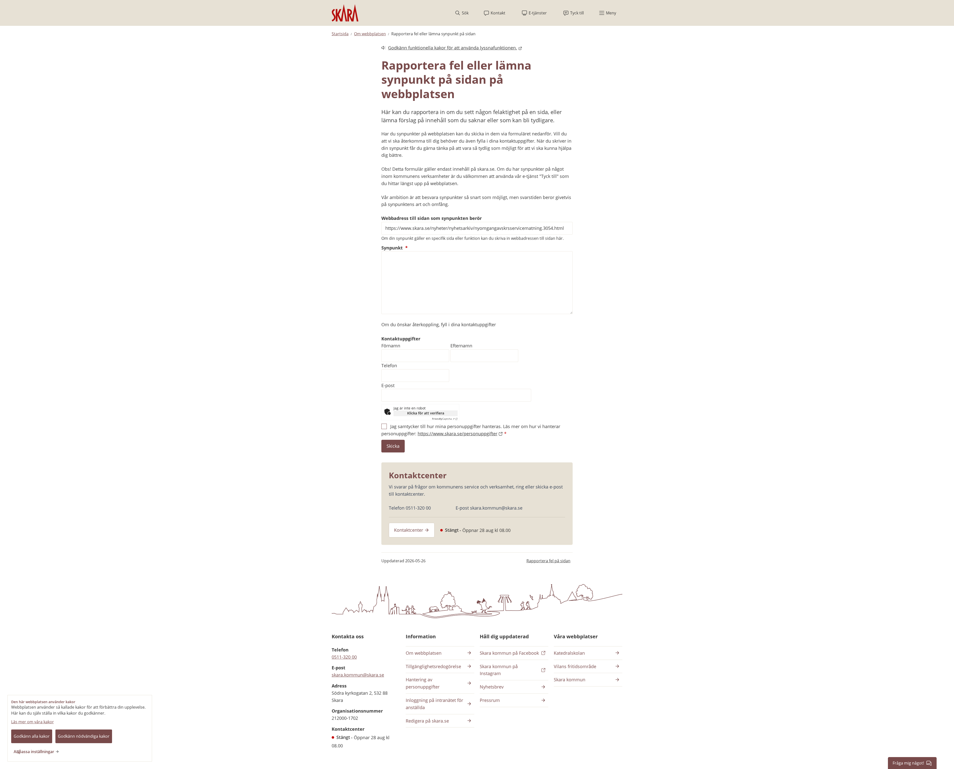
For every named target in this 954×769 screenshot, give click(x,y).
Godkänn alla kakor (32, 736)
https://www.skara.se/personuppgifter (457, 434)
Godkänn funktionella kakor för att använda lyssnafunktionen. (449, 48)
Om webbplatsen (370, 34)
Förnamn (390, 346)
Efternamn (461, 346)
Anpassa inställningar (34, 751)
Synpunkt (394, 248)
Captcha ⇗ (443, 418)
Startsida (340, 34)
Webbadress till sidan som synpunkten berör (431, 218)
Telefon (389, 365)
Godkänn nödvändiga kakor (84, 736)
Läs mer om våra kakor (32, 722)
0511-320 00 (344, 657)
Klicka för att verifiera (425, 413)
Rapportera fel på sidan (548, 561)
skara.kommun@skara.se (358, 675)
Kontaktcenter (408, 530)
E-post (388, 385)
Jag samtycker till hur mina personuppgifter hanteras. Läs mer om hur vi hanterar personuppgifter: (470, 430)
